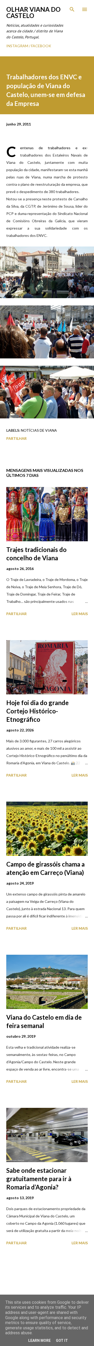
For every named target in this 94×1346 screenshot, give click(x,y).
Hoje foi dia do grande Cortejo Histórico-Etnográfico (37, 711)
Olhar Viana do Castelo (33, 12)
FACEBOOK (41, 46)
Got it (62, 1340)
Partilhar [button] (16, 438)
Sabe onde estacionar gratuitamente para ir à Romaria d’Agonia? (38, 1179)
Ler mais (80, 613)
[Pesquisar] (72, 9)
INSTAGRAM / (18, 46)
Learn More (39, 1340)
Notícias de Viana (39, 430)
